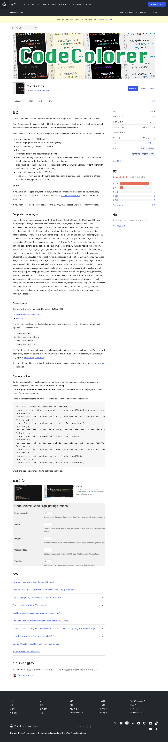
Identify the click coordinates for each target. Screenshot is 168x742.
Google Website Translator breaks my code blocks (36, 644)
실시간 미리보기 (147, 88)
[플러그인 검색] (35, 27)
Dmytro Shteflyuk (42, 90)
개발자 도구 (74, 709)
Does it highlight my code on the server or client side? (37, 597)
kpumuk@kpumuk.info (70, 195)
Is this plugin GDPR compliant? (26, 652)
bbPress (134, 709)
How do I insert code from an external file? (32, 636)
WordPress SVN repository (28, 314)
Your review (118, 205)
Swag (103, 713)
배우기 (72, 701)
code (143, 149)
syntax (152, 154)
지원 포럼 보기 (119, 226)
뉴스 (11, 705)
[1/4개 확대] (39, 488)
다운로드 (132, 88)
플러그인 (43, 709)
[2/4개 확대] (70, 488)
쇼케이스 (43, 701)
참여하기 (103, 701)
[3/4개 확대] (102, 488)
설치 (41, 101)
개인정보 (13, 713)
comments (150, 149)
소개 (11, 701)
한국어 (35, 726)
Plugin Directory (16, 12)
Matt (133, 705)
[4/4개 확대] (102, 506)
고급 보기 (117, 161)
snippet (145, 154)
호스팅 (12, 709)
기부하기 (104, 709)
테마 (41, 705)
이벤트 (103, 705)
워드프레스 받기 (157, 4)
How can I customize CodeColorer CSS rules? (33, 582)
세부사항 (19, 101)
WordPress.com (137, 701)
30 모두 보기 (150, 143)
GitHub (19, 318)
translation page (97, 363)
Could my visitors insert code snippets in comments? (36, 613)
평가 (31, 101)
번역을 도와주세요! (104, 19)
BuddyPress (136, 713)
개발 (50, 101)
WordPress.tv (76, 713)
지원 (153, 101)
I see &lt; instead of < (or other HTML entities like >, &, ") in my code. (44, 590)
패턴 (41, 713)
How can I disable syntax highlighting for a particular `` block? (41, 621)
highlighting (136, 154)
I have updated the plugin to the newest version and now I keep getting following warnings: (54, 628)
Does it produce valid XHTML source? (30, 605)
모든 (153, 205)
